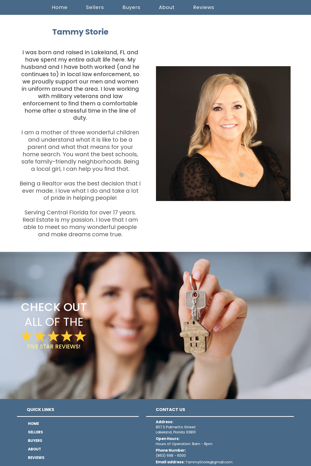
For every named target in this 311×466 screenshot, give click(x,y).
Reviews (203, 7)
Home (60, 7)
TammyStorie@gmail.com (209, 462)
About (167, 7)
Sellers (95, 7)
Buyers (131, 7)
